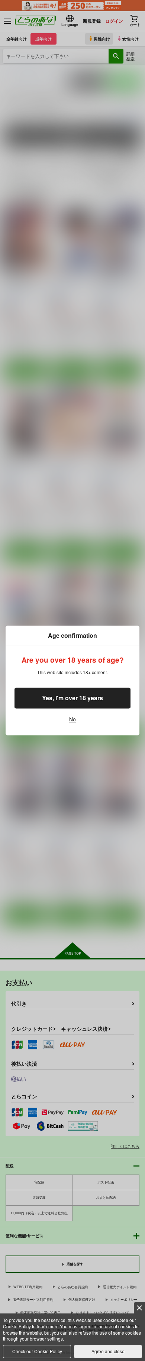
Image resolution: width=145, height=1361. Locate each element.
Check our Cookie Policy (37, 1351)
